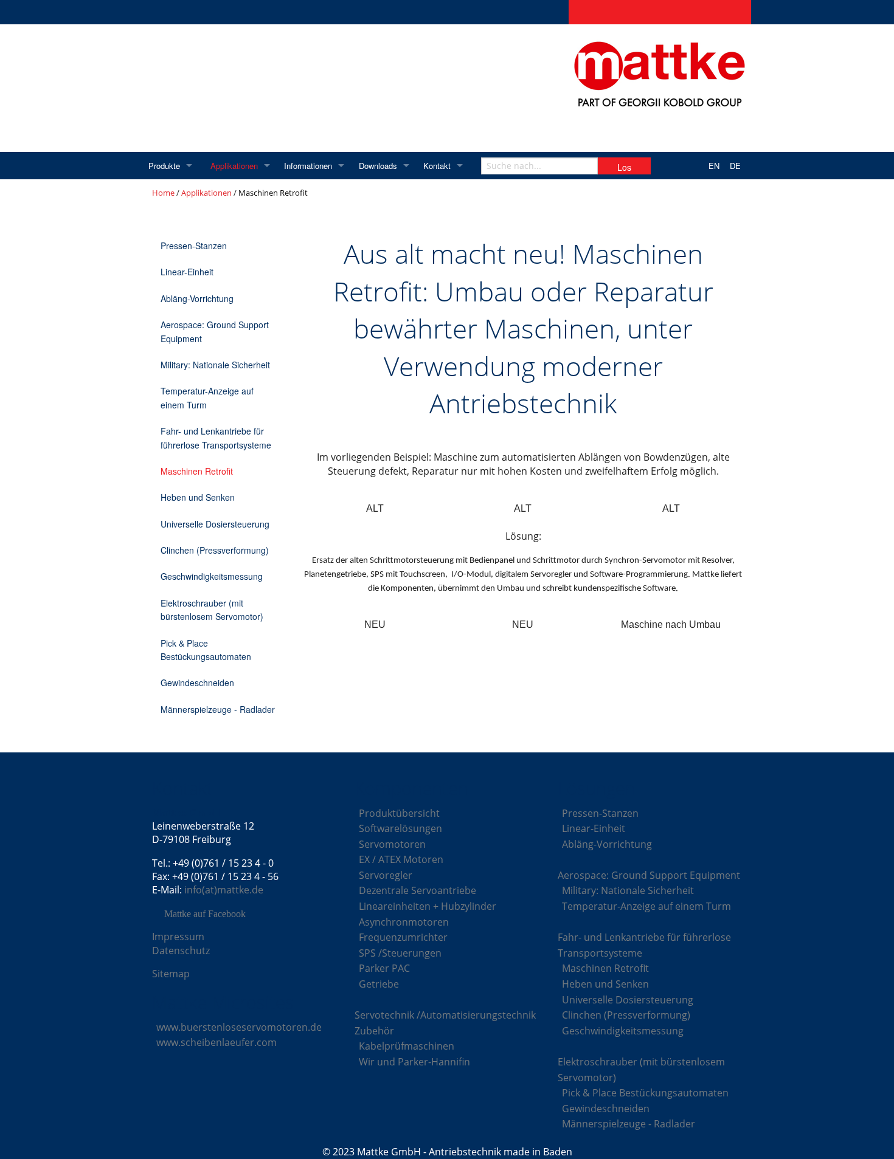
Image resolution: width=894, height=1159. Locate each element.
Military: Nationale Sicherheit (215, 365)
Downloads (378, 165)
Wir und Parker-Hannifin (414, 1061)
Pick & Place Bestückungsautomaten (206, 649)
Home (163, 192)
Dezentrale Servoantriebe (417, 890)
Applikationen (234, 165)
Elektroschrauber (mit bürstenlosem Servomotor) (212, 609)
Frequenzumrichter (403, 937)
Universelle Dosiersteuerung (215, 524)
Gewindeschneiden (197, 682)
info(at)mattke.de (223, 889)
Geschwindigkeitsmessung (212, 576)
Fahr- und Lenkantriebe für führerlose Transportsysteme (216, 437)
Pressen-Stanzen (194, 245)
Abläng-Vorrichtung (197, 298)
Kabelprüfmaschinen (406, 1046)
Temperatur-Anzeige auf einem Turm (207, 397)
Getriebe (379, 984)
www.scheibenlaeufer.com (216, 1042)
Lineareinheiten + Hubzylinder (427, 906)
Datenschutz (181, 950)
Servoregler (385, 875)
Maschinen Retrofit (197, 471)
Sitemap (171, 973)
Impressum (178, 936)
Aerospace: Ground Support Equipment (215, 331)
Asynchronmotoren (404, 922)
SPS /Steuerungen (400, 953)
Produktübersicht (399, 813)
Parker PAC (384, 968)
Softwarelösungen (400, 828)
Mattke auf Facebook (205, 914)
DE (735, 165)
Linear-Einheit (187, 272)
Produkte (164, 165)
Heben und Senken (198, 497)
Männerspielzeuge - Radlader (218, 709)
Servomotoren (392, 844)
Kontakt (437, 165)
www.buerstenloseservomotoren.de (239, 1027)
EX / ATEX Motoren (401, 859)
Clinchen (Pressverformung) (215, 550)
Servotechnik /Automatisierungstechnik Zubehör (445, 1022)
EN (714, 165)
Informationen (308, 165)
